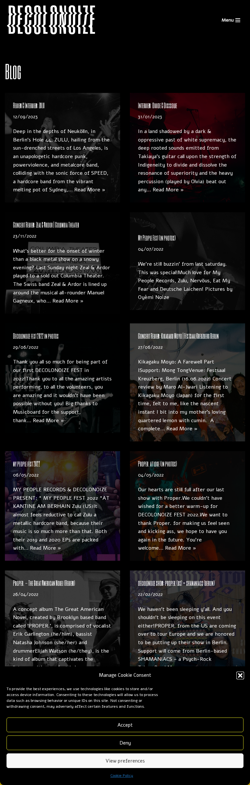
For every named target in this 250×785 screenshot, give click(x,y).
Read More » (89, 189)
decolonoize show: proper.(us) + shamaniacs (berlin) (176, 583)
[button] (240, 675)
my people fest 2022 (26, 463)
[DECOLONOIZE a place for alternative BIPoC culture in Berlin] (51, 20)
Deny (125, 743)
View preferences (125, 761)
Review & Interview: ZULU (29, 105)
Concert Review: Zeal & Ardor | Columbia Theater (46, 224)
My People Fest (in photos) (157, 237)
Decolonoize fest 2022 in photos (36, 336)
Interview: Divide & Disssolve (157, 105)
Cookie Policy (121, 775)
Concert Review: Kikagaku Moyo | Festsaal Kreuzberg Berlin (178, 336)
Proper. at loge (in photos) (157, 463)
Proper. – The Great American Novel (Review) (44, 583)
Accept (125, 725)
